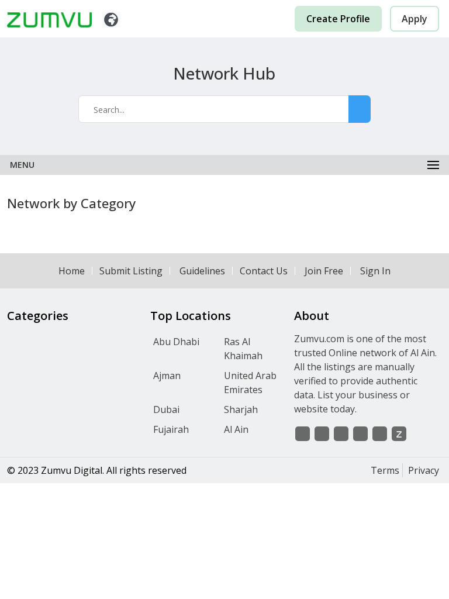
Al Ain (236, 429)
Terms (385, 470)
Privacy (423, 470)
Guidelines (202, 271)
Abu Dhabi (176, 341)
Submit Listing (131, 271)
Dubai (166, 409)
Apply (414, 18)
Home (71, 271)
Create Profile (338, 18)
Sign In (375, 271)
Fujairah (171, 429)
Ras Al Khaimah (243, 348)
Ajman (167, 375)
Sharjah (241, 409)
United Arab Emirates (250, 382)
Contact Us (264, 271)
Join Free (324, 271)
